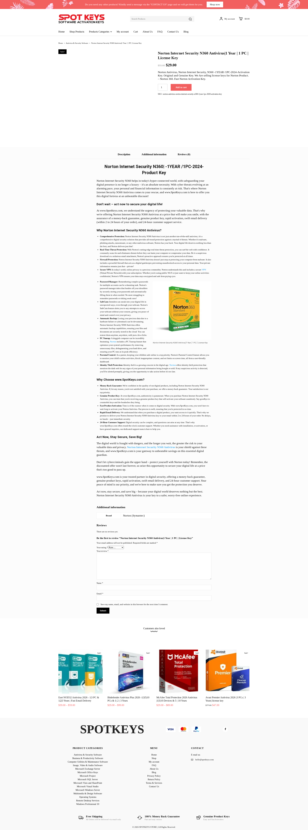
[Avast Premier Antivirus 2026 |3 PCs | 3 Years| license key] (227, 672)
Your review (103, 551)
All (61, 633)
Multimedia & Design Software (207, 636)
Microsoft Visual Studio (153, 636)
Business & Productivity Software (111, 633)
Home (60, 43)
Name (100, 583)
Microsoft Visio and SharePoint (125, 636)
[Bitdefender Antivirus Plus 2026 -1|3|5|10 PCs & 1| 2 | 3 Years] (129, 672)
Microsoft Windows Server (179, 636)
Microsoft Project (78, 636)
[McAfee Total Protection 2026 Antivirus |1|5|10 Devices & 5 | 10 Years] (178, 672)
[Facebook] (225, 729)
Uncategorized (181, 638)
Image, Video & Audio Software (185, 633)
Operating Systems (233, 636)
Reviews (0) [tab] (184, 154)
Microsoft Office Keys (240, 633)
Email (100, 593)
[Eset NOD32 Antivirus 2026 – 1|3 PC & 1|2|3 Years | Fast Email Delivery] (80, 672)
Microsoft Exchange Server (215, 633)
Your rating (102, 547)
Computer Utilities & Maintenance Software (149, 633)
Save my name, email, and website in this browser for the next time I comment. (134, 604)
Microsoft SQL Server (99, 636)
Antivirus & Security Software (77, 43)
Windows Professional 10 (161, 638)
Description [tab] (124, 154)
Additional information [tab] (154, 154)
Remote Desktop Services (135, 638)
